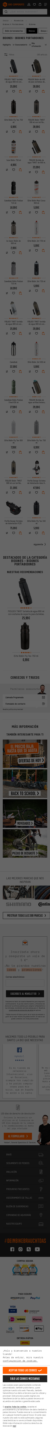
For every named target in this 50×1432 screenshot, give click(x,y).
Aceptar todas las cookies (23, 1370)
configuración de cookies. (20, 1360)
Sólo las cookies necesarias (25, 1379)
